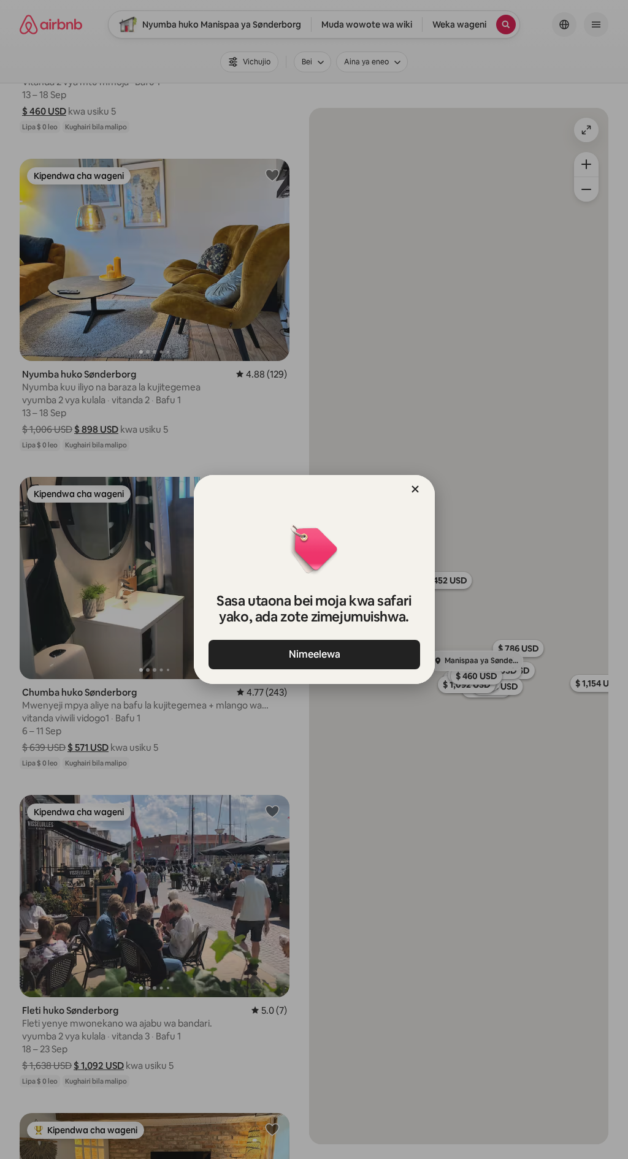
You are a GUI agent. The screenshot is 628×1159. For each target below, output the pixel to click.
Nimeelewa (314, 654)
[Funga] (415, 489)
